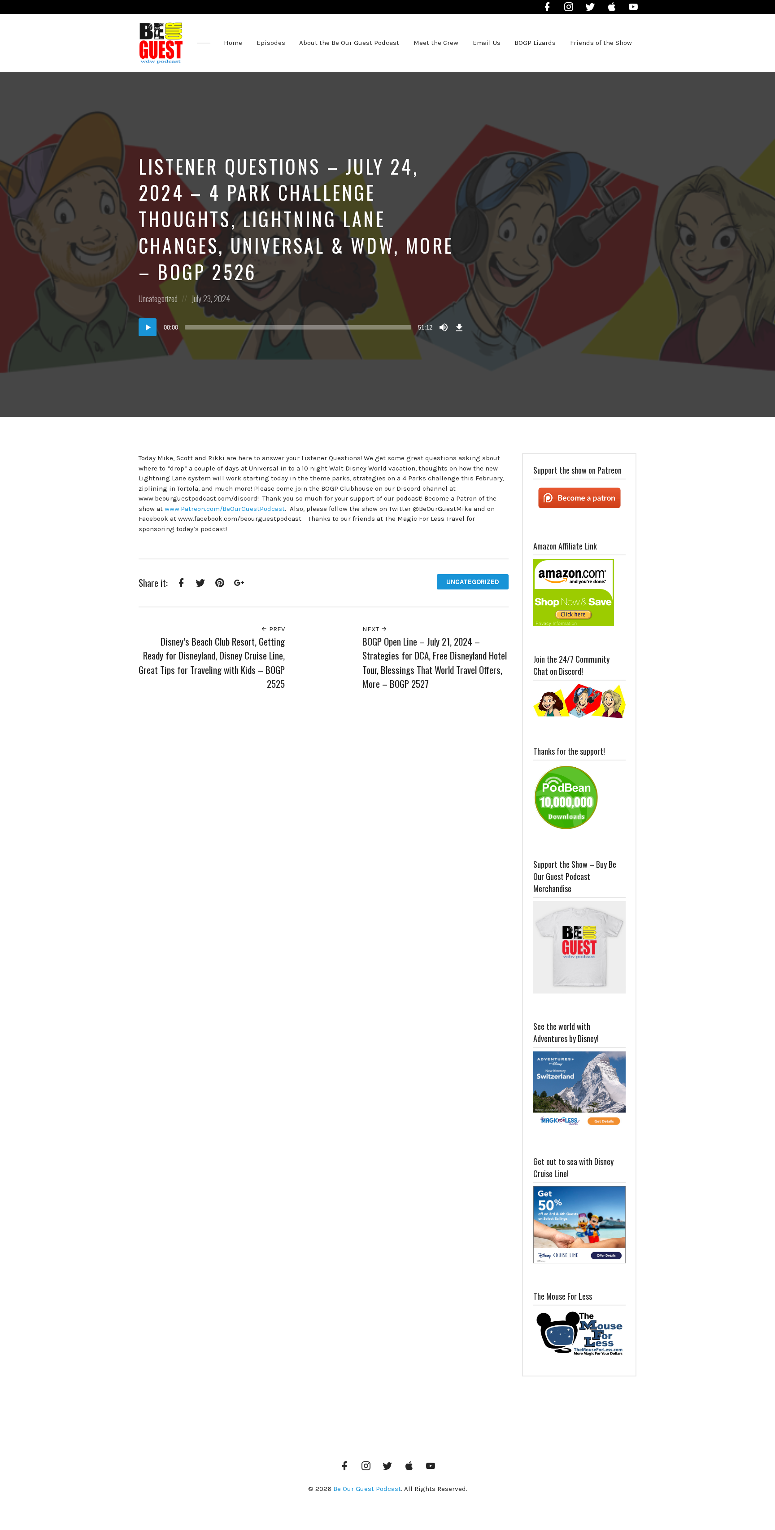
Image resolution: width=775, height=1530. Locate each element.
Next (371, 629)
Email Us (487, 43)
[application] (302, 327)
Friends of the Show (601, 43)
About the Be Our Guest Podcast (349, 43)
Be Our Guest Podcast (367, 1489)
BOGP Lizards (535, 43)
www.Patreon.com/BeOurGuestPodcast (225, 509)
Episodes (271, 43)
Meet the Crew (436, 43)
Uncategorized (158, 298)
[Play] (148, 327)
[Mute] (443, 327)
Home (233, 43)
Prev (276, 629)
